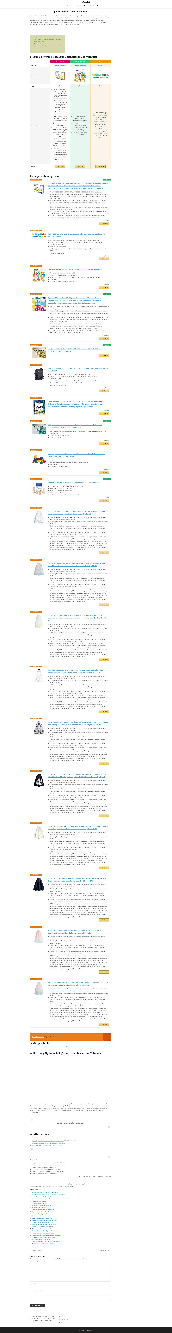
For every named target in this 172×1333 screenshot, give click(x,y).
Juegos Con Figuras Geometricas (42, 1218)
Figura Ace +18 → (105, 1250)
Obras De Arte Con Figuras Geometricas (44, 1220)
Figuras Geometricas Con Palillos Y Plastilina (46, 1235)
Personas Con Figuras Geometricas (43, 1244)
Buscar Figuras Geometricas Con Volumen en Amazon (48, 1141)
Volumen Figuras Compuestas (41, 1205)
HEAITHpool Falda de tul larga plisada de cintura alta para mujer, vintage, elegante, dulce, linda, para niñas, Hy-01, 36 (75, 931)
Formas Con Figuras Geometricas (42, 1227)
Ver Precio (61, 167)
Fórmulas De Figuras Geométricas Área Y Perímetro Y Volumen (52, 1199)
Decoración (70, 6)
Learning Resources (60, 65)
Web (31, 1298)
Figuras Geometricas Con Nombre (42, 1212)
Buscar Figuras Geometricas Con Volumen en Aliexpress (48, 1143)
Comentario (34, 1262)
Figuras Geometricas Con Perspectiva (44, 1237)
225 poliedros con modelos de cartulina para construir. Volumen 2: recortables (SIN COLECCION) (75, 350)
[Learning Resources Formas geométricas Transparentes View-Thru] (80, 76)
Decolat (86, 2)
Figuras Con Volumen (39, 1201)
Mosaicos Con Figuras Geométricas (43, 1239)
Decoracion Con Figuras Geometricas (44, 1224)
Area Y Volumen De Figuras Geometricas (45, 1193)
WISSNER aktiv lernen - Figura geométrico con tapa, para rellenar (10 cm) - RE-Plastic (76, 235)
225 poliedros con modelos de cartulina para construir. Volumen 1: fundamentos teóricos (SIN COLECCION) (75, 426)
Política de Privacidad (65, 1319)
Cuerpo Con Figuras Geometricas (42, 1222)
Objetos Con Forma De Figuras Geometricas (46, 1242)
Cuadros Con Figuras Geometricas (42, 1216)
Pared (92, 6)
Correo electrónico (36, 1291)
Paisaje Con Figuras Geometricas (42, 1229)
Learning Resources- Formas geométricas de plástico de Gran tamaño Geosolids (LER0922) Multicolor (76, 455)
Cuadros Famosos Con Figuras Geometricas (45, 1231)
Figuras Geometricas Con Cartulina (43, 1233)
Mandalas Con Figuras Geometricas (43, 1210)
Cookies (61, 1322)
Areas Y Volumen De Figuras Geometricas (45, 1197)
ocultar (41, 37)
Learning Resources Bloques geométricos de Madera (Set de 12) (74, 482)
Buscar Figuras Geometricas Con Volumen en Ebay (47, 1145)
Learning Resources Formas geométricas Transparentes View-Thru (75, 269)
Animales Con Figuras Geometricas (43, 1214)
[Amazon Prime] (60, 86)
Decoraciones (101, 6)
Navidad (86, 6)
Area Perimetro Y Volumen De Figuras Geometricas (48, 1195)
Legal (60, 1316)
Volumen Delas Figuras (39, 1203)
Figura (78, 6)
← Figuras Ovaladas (36, 1250)
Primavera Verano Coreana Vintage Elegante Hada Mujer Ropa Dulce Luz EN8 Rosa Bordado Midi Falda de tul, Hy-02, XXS (78, 983)
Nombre (32, 1284)
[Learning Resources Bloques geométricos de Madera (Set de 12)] (39, 488)
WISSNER (100, 65)
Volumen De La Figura (39, 1207)
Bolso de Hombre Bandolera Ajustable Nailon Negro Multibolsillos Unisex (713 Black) (78, 369)
